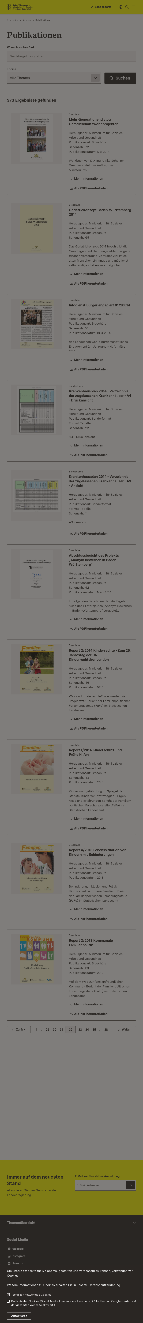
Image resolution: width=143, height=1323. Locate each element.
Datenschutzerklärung (104, 1285)
